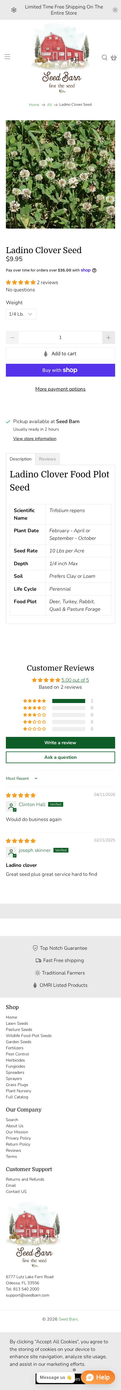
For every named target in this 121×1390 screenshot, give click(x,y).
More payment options (60, 389)
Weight (14, 302)
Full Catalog (17, 1097)
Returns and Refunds (25, 1179)
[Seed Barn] (60, 57)
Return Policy (18, 1144)
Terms (11, 1156)
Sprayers (14, 1078)
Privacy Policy (18, 1138)
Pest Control (17, 1054)
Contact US (16, 1191)
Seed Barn (68, 1319)
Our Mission (17, 1132)
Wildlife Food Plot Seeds (29, 1035)
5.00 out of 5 (75, 680)
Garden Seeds (18, 1042)
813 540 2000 (26, 1289)
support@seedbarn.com (27, 1295)
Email (11, 1185)
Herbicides (15, 1060)
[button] (21, 282)
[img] (21, 795)
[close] (115, 10)
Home (34, 105)
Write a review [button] (60, 743)
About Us (14, 1126)
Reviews (13, 1150)
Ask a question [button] (60, 757)
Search (12, 1120)
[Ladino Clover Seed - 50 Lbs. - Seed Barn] (60, 174)
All (49, 105)
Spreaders (15, 1072)
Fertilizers (14, 1048)
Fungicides (15, 1066)
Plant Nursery (18, 1091)
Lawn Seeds (17, 1023)
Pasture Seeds (19, 1029)
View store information (34, 438)
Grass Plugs (17, 1085)
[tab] (21, 459)
